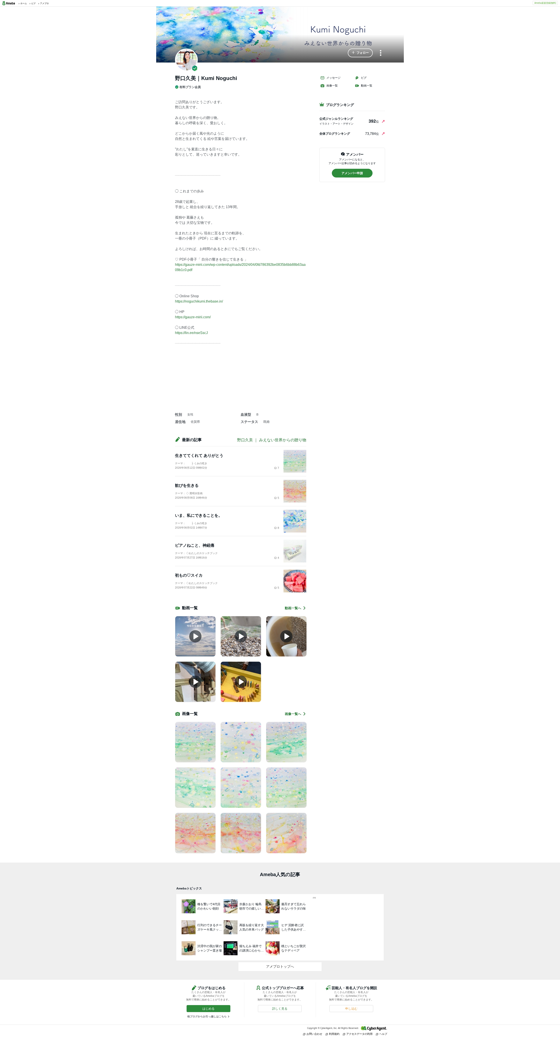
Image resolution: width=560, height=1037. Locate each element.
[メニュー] (380, 53)
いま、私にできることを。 (198, 515)
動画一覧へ (293, 608)
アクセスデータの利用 (359, 1034)
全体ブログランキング (334, 133)
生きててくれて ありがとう (199, 455)
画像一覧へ (293, 714)
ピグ (364, 77)
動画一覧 (366, 85)
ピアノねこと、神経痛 (194, 545)
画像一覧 (332, 85)
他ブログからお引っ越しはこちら (207, 1016)
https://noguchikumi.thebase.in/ (199, 301)
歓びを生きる (187, 485)
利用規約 (334, 1034)
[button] (360, 53)
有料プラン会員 (190, 87)
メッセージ (333, 77)
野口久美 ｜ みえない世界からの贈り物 (271, 440)
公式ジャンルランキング (336, 118)
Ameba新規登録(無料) (545, 2)
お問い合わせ (314, 1034)
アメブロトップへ (280, 966)
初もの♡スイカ (189, 575)
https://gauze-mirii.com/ (193, 317)
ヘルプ (383, 1034)
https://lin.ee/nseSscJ (191, 333)
